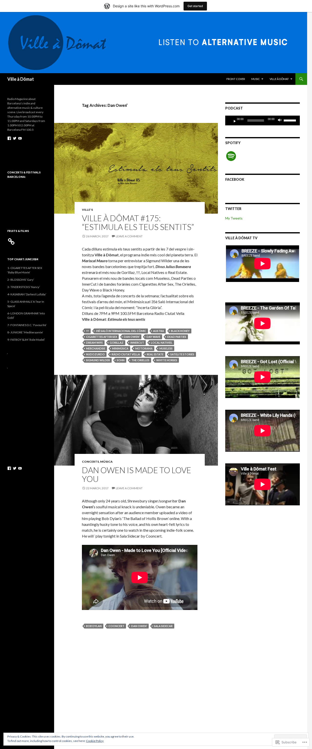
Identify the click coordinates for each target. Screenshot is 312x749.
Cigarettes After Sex (101, 336)
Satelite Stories (182, 354)
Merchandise (95, 348)
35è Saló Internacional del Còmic (121, 330)
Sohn (121, 360)
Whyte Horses (166, 360)
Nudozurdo (95, 354)
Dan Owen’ (132, 336)
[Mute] (281, 120)
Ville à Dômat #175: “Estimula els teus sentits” (138, 222)
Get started (195, 6)
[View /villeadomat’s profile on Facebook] (9, 138)
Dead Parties (176, 336)
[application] (262, 120)
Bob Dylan (94, 626)
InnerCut (137, 342)
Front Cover (235, 78)
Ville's (87, 209)
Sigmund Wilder (98, 360)
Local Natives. (161, 342)
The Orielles (140, 360)
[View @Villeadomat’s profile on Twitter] (15, 138)
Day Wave (153, 336)
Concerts (90, 461)
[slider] (290, 120)
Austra (158, 330)
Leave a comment (129, 236)
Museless (166, 348)
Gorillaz (117, 342)
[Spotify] (231, 156)
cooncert (116, 626)
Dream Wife (94, 342)
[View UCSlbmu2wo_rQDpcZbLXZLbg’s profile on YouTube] (20, 138)
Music (255, 78)
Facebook (234, 179)
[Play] (232, 120)
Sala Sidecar (163, 626)
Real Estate (155, 354)
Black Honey (180, 330)
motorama (144, 348)
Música (106, 461)
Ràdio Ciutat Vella (126, 354)
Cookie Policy (95, 741)
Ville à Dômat (20, 79)
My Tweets (234, 218)
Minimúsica (120, 348)
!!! (87, 330)
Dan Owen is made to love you (136, 474)
